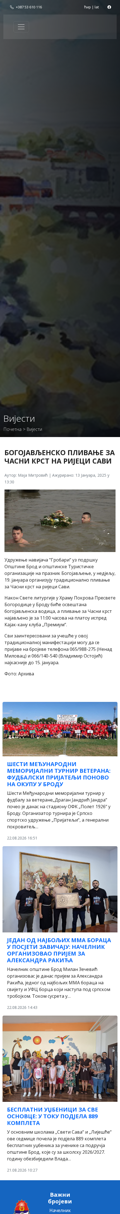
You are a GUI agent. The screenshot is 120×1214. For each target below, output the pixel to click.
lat (97, 6)
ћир (87, 6)
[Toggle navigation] (21, 26)
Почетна (12, 429)
